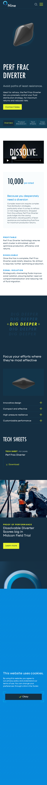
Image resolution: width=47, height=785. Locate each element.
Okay (25, 697)
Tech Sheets (33, 123)
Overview (8, 123)
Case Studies (42, 123)
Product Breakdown (21, 123)
